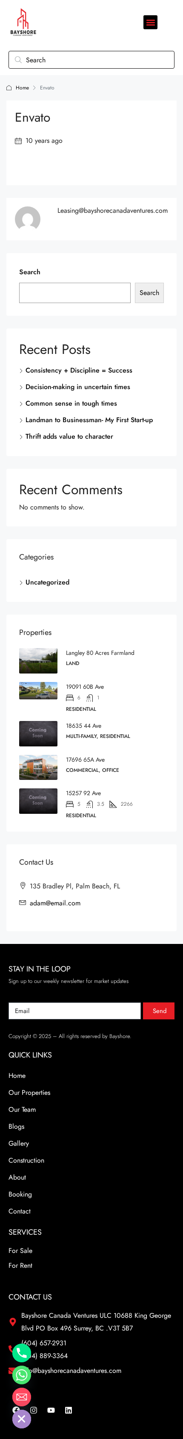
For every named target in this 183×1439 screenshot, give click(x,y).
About (17, 1177)
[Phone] (21, 1353)
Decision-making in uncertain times (78, 387)
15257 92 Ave (83, 793)
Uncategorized (47, 582)
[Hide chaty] (21, 1419)
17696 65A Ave (85, 759)
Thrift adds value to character (69, 436)
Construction (26, 1160)
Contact (20, 1211)
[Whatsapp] (21, 1375)
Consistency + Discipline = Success (79, 370)
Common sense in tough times (71, 403)
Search (29, 272)
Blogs (16, 1126)
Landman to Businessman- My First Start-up (89, 420)
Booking (20, 1194)
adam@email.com (55, 903)
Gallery (19, 1143)
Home (22, 88)
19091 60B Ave (85, 686)
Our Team (22, 1109)
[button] (150, 22)
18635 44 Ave (83, 725)
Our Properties (29, 1092)
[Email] (21, 1397)
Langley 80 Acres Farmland (100, 653)
